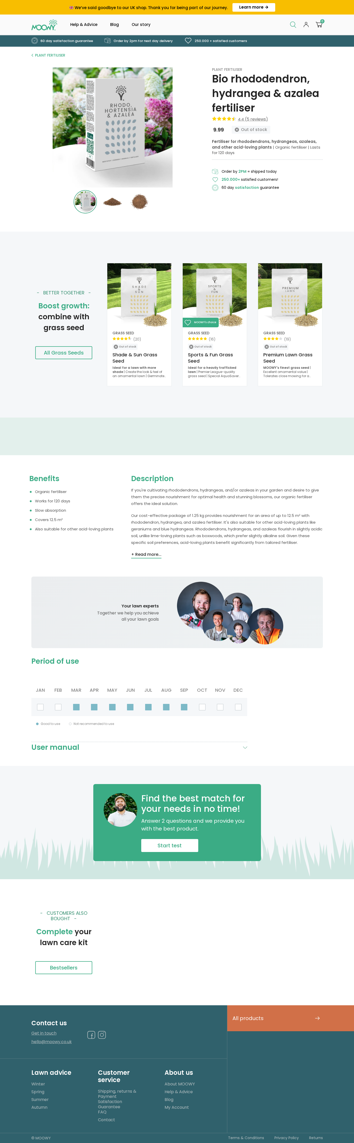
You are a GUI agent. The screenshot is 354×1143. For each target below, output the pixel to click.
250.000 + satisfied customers (220, 40)
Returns (316, 1137)
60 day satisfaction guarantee (66, 40)
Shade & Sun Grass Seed (134, 357)
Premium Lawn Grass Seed (288, 357)
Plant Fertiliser (50, 55)
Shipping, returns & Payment (117, 1093)
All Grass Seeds (64, 352)
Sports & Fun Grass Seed (210, 357)
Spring (37, 1092)
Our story (141, 24)
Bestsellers (63, 967)
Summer (40, 1100)
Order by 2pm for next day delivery (143, 40)
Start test (170, 845)
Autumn (39, 1107)
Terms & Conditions (246, 1137)
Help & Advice (83, 24)
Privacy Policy (286, 1137)
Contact (106, 1120)
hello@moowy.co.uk (51, 1042)
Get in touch (43, 1033)
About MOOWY (180, 1084)
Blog (114, 24)
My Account (177, 1107)
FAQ (102, 1112)
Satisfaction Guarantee (110, 1104)
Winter (38, 1084)
